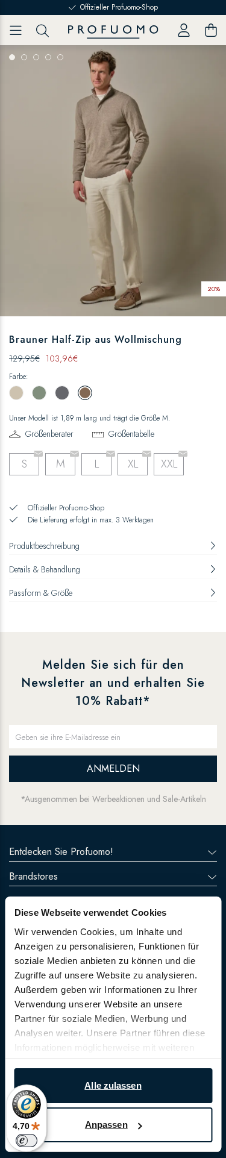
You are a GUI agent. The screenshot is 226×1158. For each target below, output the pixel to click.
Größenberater (49, 434)
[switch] (26, 1140)
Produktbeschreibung (44, 546)
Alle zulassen (112, 1085)
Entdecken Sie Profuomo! (61, 852)
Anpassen (106, 1124)
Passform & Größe (40, 593)
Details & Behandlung (44, 569)
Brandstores (33, 876)
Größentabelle (131, 434)
